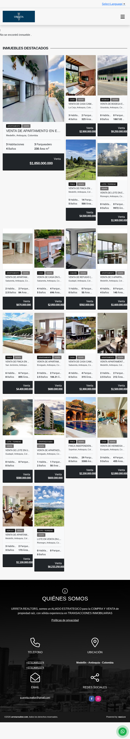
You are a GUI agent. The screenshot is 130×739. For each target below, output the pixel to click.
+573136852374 (35, 662)
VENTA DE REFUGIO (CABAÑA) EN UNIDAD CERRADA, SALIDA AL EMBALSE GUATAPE (81, 277)
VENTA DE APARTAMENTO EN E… (33, 131)
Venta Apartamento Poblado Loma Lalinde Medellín (112, 361)
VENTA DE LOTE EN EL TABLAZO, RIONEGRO (112, 192)
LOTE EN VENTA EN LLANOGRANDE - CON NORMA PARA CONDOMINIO (49, 539)
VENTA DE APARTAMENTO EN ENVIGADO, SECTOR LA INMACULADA (49, 361)
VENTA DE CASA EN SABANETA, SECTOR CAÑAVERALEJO (49, 277)
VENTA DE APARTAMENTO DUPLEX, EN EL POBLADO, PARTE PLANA (17, 534)
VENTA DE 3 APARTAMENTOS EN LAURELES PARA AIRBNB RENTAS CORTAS (112, 277)
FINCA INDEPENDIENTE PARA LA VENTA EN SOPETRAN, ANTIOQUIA (81, 446)
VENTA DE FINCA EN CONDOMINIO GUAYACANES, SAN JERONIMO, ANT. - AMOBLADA (17, 361)
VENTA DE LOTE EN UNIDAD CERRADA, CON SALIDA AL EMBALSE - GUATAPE (17, 450)
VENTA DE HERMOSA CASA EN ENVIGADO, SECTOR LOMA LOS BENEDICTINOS (112, 446)
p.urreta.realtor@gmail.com (35, 697)
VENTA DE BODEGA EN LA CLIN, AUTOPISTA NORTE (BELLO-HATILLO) (112, 103)
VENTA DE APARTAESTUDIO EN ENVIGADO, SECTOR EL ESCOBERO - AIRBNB (49, 450)
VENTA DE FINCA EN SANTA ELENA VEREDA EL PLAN (81, 188)
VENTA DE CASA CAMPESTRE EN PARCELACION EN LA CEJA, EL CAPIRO (81, 103)
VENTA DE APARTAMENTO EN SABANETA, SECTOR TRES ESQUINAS (17, 277)
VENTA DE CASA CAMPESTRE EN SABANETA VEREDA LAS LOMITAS (81, 361)
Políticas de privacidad (65, 620)
